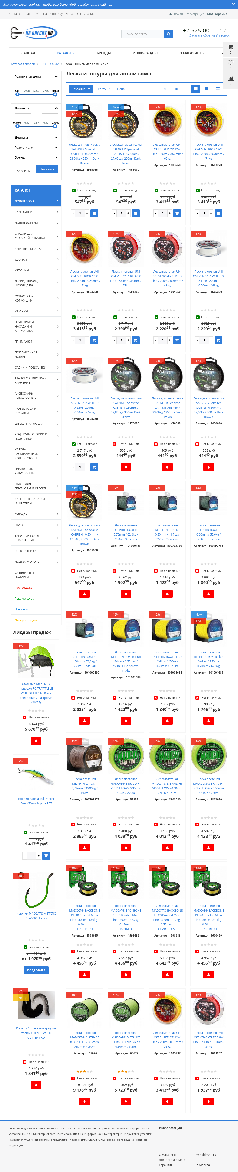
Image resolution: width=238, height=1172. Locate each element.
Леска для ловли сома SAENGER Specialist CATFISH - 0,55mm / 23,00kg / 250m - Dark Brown (84, 153)
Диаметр (22, 108)
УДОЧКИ (21, 259)
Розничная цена (28, 76)
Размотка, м (24, 147)
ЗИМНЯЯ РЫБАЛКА (28, 249)
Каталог (64, 53)
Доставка (15, 14)
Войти (178, 14)
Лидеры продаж (26, 620)
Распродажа (23, 587)
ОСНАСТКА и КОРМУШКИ (24, 298)
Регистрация (195, 14)
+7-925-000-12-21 (206, 30)
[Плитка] (195, 89)
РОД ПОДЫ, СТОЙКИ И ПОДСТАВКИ (31, 436)
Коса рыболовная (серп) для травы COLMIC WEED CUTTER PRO (36, 1033)
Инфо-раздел (145, 53)
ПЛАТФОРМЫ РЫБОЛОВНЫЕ (25, 471)
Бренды (104, 53)
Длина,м (21, 137)
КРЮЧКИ (21, 311)
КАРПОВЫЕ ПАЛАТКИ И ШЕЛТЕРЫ (30, 501)
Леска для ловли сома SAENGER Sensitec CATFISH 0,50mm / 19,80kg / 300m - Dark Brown (126, 407)
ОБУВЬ (19, 525)
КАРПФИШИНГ (25, 212)
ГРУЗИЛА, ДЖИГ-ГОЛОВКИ (27, 410)
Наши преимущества (58, 14)
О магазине (190, 53)
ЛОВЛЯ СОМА (24, 201)
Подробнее (36, 970)
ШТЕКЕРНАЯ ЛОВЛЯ (29, 423)
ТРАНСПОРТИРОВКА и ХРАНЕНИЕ (30, 380)
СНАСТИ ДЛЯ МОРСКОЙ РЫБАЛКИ (30, 235)
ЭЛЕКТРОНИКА (25, 551)
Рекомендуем (25, 598)
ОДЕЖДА (21, 514)
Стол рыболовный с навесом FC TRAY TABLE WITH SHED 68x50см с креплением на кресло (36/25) (36, 693)
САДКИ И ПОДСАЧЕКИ (30, 367)
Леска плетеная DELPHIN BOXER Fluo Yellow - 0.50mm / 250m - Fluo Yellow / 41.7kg (126, 661)
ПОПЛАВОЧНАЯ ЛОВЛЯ (26, 354)
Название (78, 89)
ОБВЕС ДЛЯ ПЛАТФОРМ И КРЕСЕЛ (30, 486)
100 (177, 89)
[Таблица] (217, 89)
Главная (27, 53)
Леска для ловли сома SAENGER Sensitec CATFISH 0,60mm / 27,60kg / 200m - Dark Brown (208, 407)
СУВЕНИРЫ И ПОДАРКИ (24, 574)
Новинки (21, 609)
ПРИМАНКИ (23, 341)
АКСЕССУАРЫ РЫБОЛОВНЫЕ (25, 395)
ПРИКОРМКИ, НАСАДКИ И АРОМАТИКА (25, 326)
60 (165, 89)
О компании (86, 14)
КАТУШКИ (22, 270)
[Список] (206, 89)
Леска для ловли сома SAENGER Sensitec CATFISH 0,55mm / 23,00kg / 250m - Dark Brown (167, 407)
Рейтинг (104, 89)
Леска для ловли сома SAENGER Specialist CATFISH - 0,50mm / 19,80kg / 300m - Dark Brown (84, 534)
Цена (121, 89)
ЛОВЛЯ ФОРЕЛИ (26, 223)
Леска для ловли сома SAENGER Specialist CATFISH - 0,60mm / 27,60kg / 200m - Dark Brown (126, 153)
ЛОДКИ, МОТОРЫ (27, 561)
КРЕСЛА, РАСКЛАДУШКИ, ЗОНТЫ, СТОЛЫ (26, 453)
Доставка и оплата (172, 1160)
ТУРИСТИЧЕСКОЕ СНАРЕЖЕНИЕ (27, 538)
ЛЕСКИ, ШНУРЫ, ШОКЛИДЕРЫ (26, 283)
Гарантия (32, 14)
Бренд (20, 157)
